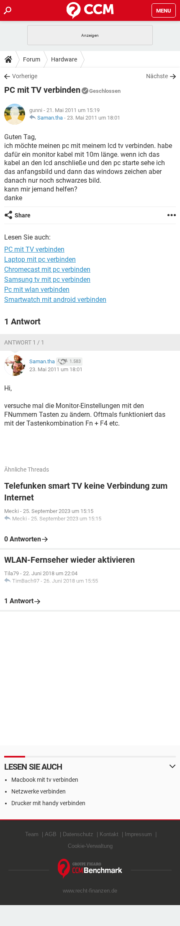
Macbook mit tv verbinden (44, 779)
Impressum (138, 834)
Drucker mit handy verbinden (48, 803)
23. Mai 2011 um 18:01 (93, 118)
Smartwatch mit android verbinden (55, 300)
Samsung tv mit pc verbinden (47, 279)
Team (32, 834)
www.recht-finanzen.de (90, 891)
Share (23, 215)
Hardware (64, 59)
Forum (31, 59)
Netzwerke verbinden (38, 791)
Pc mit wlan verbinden (36, 289)
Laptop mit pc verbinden (40, 259)
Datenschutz (78, 834)
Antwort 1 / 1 (24, 342)
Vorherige (24, 76)
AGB (51, 834)
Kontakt (109, 834)
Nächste (157, 76)
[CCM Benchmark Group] (90, 869)
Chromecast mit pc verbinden (47, 269)
